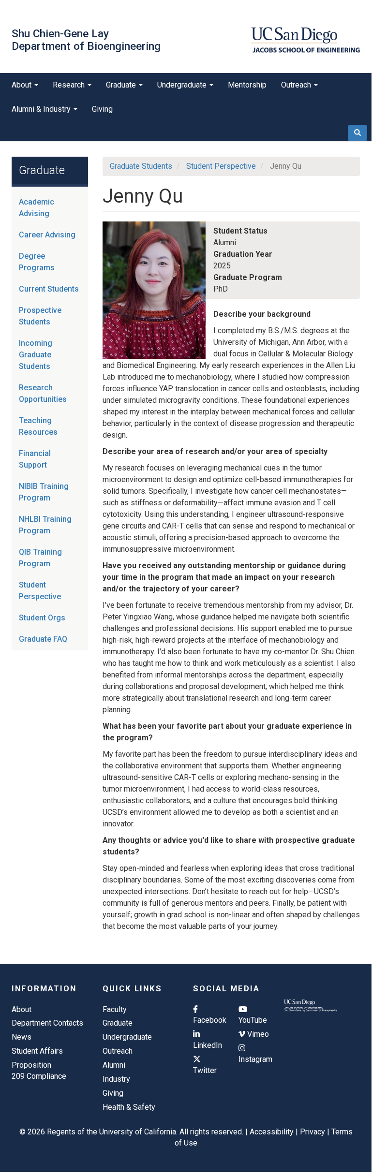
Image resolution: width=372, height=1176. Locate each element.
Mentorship (247, 84)
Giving (102, 109)
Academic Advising (36, 207)
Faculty (115, 1009)
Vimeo (257, 1034)
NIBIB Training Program (44, 492)
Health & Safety (129, 1107)
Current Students (49, 289)
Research (70, 84)
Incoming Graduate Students (35, 354)
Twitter (205, 1070)
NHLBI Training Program (45, 524)
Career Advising (47, 234)
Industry (116, 1079)
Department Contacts (47, 1023)
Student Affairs (37, 1051)
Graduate (122, 84)
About (22, 84)
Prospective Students (40, 316)
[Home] (305, 40)
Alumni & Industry (42, 109)
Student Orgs (42, 617)
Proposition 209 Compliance (39, 1070)
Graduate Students (141, 166)
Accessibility (272, 1131)
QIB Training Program (40, 557)
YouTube (252, 1020)
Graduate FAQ (43, 639)
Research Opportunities (43, 393)
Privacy (312, 1131)
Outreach (297, 84)
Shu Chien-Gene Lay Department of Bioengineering (86, 39)
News (21, 1037)
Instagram (253, 1059)
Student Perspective (40, 590)
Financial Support (35, 459)
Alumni (114, 1065)
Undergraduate (182, 84)
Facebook (208, 1020)
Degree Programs (37, 261)
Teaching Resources (38, 426)
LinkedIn (207, 1045)
